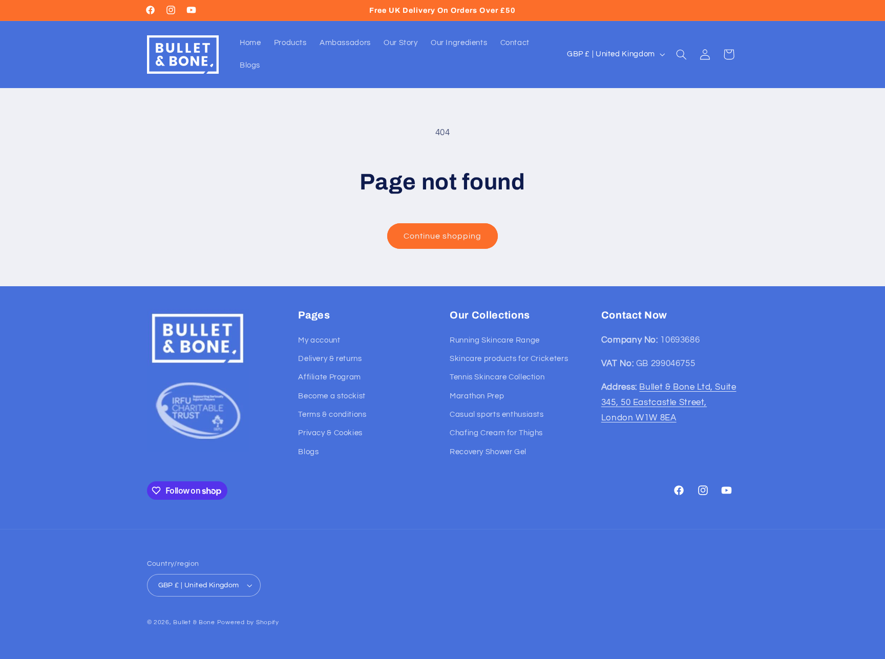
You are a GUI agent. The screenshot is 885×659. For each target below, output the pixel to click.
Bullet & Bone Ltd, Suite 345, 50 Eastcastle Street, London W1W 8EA (668, 402)
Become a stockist (332, 396)
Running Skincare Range (495, 340)
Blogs (308, 452)
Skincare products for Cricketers (509, 359)
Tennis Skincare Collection (497, 377)
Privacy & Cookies (330, 433)
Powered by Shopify (248, 622)
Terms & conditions (332, 414)
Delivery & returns (330, 359)
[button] (681, 54)
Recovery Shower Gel (488, 452)
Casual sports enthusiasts (497, 414)
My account (319, 340)
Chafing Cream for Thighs (496, 433)
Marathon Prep (477, 396)
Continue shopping (443, 236)
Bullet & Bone (194, 622)
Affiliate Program (329, 377)
